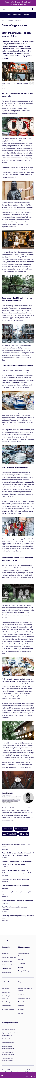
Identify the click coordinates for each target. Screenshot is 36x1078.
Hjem (3, 20)
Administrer (17, 15)
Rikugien (5, 257)
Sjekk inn (26, 15)
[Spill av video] (18, 780)
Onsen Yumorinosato (9, 745)
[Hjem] (18, 9)
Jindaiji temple (25, 565)
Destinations (17, 20)
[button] (4, 9)
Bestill (9, 15)
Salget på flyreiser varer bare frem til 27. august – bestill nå (18, 3)
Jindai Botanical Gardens (10, 705)
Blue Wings (9, 20)
